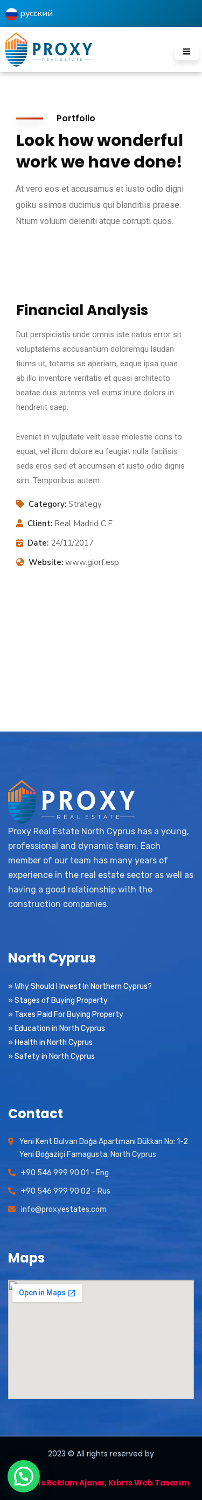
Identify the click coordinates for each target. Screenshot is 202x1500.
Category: (47, 504)
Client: (39, 523)
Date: (37, 543)
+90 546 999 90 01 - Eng (65, 1172)
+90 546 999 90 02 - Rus (65, 1191)
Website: (46, 562)
